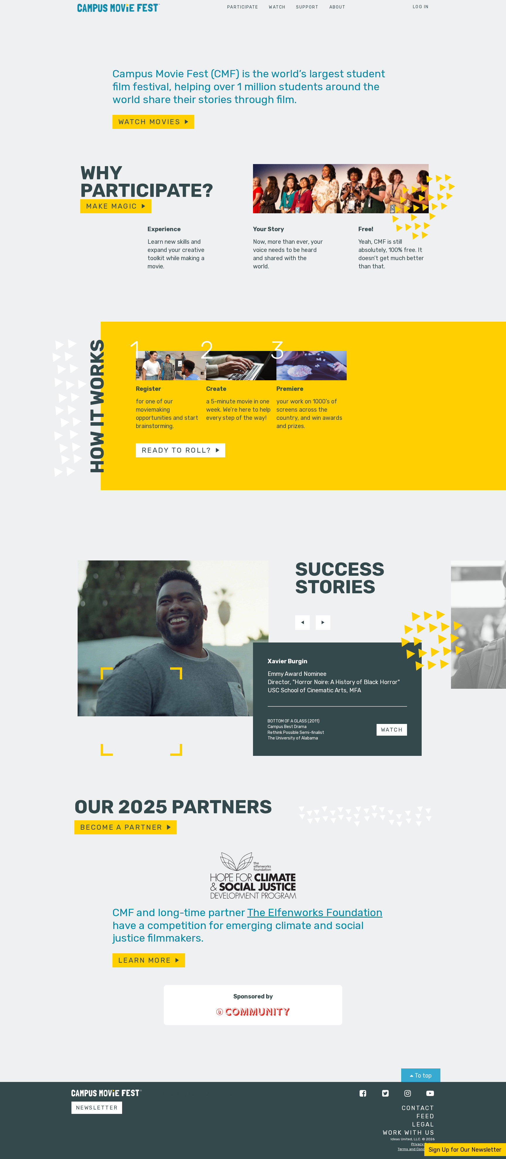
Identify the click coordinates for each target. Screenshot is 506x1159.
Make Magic (111, 206)
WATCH (392, 730)
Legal (423, 1124)
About (337, 7)
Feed (425, 1116)
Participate (242, 7)
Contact (418, 1108)
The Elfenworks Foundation (314, 912)
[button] (302, 622)
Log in (421, 6)
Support (307, 7)
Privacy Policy (423, 1144)
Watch (277, 7)
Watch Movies (149, 122)
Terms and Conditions (416, 1149)
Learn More (144, 960)
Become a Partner (121, 827)
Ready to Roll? (176, 450)
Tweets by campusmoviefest (197, 1093)
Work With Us (409, 1132)
